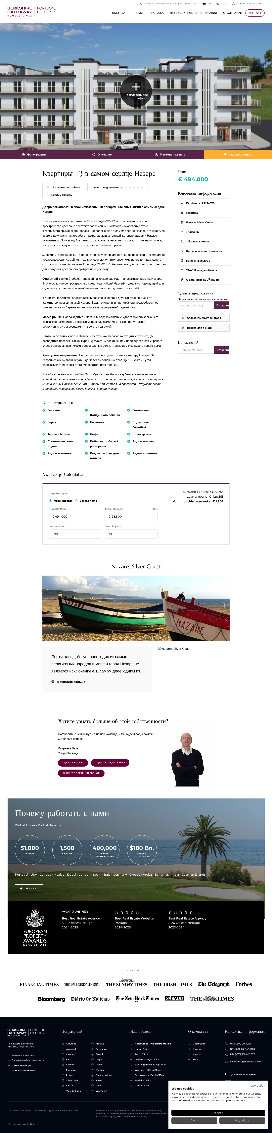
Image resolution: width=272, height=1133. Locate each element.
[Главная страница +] (32, 12)
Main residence (63, 500)
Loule (99, 1064)
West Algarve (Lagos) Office (150, 1064)
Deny (194, 1120)
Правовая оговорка (21, 1065)
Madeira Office (143, 1080)
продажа (157, 12)
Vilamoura (101, 1091)
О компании (232, 12)
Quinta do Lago (104, 1075)
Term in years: (113, 526)
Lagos (99, 1059)
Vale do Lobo (73, 1091)
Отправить (222, 305)
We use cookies (182, 1088)
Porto (69, 1075)
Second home (88, 500)
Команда (197, 1049)
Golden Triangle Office (147, 1059)
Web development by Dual (21, 1124)
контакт (255, 12)
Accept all (218, 1112)
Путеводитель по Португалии (193, 12)
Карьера (197, 1054)
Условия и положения (23, 1055)
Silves (99, 1080)
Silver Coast (72, 1080)
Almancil (71, 1049)
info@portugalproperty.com (245, 1061)
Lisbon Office (142, 1049)
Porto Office (141, 1054)
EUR (221, 4)
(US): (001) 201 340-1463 (242, 1049)
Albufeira (71, 1043)
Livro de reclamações (24, 1070)
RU (209, 3)
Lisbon (70, 1064)
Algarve (100, 1043)
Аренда (137, 12)
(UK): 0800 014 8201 (240, 1043)
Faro (68, 1059)
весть (196, 1059)
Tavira (99, 1085)
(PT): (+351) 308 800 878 (242, 1054)
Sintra (69, 1085)
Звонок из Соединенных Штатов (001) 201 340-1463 (171, 3)
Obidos (100, 1070)
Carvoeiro (101, 1049)
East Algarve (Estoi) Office (149, 1075)
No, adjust (242, 1120)
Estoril (99, 1054)
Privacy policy (255, 1085)
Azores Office (142, 1085)
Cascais (70, 1054)
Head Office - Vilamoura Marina (153, 1043)
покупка (118, 12)
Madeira (71, 1070)
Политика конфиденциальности (28, 1060)
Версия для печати (199, 327)
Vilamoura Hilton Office (148, 1070)
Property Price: (58, 508)
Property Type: (58, 493)
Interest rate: (57, 526)
